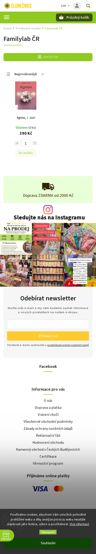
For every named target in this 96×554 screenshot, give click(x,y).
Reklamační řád (48, 435)
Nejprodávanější (25, 74)
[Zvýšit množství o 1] (35, 143)
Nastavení (48, 532)
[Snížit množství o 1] (17, 143)
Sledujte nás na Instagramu (49, 218)
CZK (63, 6)
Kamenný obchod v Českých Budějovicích (48, 449)
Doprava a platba (48, 407)
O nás (48, 400)
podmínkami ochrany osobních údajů (68, 345)
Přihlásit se (48, 336)
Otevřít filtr (50, 57)
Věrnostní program (48, 463)
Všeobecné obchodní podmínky (48, 421)
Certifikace (48, 456)
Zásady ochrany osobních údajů (48, 428)
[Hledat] (88, 6)
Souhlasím (48, 543)
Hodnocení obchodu (48, 442)
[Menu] (6, 17)
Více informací (79, 524)
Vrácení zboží (48, 414)
